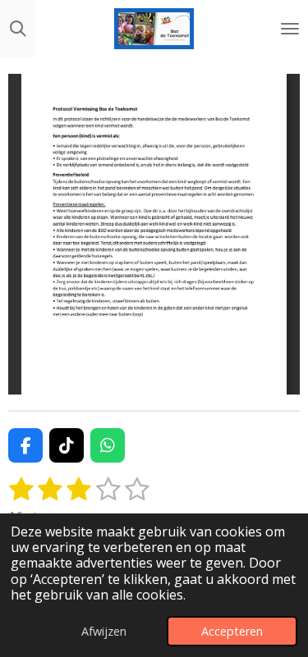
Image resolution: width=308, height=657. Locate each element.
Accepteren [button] (232, 631)
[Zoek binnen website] (18, 28)
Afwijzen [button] (103, 631)
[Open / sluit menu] (290, 28)
